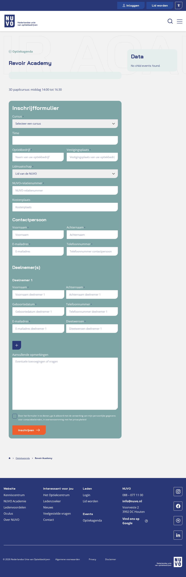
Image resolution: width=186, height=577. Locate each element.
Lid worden (160, 5)
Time (15, 133)
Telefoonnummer (79, 244)
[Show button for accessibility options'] (178, 5)
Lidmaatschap (22, 166)
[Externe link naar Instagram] (178, 491)
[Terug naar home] (83, 21)
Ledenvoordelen (15, 507)
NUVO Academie (15, 501)
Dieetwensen (76, 321)
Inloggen (132, 5)
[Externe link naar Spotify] (178, 520)
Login (86, 495)
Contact (48, 520)
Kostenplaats (21, 200)
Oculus (8, 514)
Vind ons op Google (130, 521)
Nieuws (48, 507)
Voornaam (20, 227)
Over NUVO (11, 520)
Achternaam (76, 227)
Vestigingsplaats (79, 150)
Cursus (18, 116)
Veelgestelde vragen (57, 514)
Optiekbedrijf (22, 150)
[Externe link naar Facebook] (178, 506)
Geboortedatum (24, 304)
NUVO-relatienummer (28, 183)
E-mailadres (21, 244)
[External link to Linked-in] (178, 535)
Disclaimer (110, 559)
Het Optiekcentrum (56, 495)
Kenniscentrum (14, 495)
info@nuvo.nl (132, 501)
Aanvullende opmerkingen (30, 355)
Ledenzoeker (52, 501)
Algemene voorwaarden (67, 559)
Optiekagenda (22, 51)
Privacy (92, 559)
